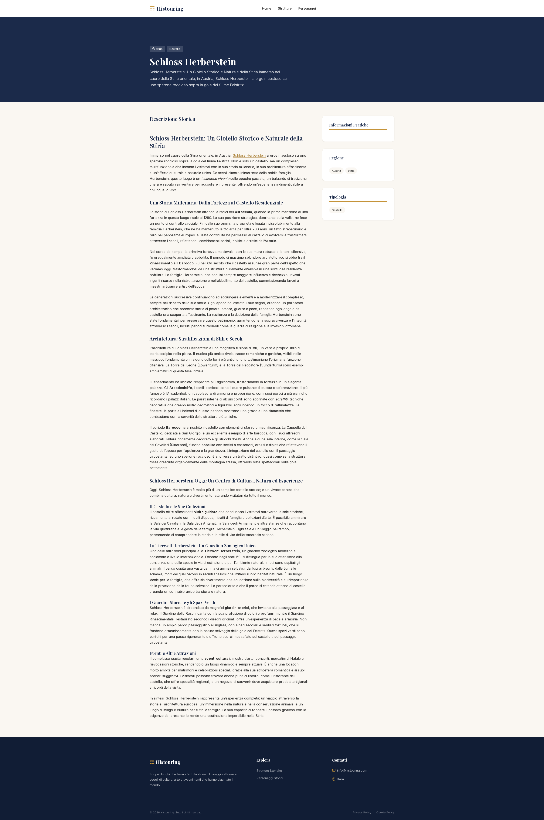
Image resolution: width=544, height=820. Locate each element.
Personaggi (307, 8)
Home (266, 8)
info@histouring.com (352, 770)
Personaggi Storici (269, 778)
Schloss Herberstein (249, 155)
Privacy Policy (362, 812)
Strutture (285, 8)
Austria (336, 170)
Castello (337, 210)
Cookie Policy (385, 812)
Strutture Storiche (269, 771)
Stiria (351, 170)
